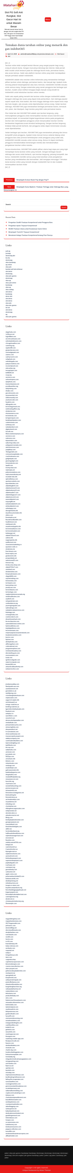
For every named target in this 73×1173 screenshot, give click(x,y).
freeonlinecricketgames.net (15, 792)
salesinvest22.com (12, 560)
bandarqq (9, 285)
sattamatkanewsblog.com (14, 1090)
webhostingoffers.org (13, 409)
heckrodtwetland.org (12, 831)
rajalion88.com (11, 348)
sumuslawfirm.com (12, 1081)
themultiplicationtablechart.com (16, 894)
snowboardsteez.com (13, 1020)
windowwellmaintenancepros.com (17, 1133)
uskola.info (9, 538)
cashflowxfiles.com (12, 1025)
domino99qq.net (11, 928)
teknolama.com (11, 993)
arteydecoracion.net (12, 815)
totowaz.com (10, 1095)
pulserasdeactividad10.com (15, 876)
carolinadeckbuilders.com (14, 740)
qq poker (52, 1155)
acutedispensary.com (13, 1088)
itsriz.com (9, 957)
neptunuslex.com (11, 698)
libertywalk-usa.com (12, 686)
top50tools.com (11, 745)
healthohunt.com (11, 522)
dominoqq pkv (10, 255)
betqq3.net (9, 844)
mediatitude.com (11, 722)
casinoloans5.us (11, 847)
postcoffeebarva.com (13, 982)
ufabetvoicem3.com (12, 497)
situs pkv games (11, 276)
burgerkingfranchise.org (14, 986)
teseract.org (9, 562)
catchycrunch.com (12, 357)
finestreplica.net (11, 517)
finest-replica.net (11, 553)
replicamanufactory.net (13, 474)
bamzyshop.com (11, 585)
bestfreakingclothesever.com (15, 1077)
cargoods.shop (11, 959)
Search (8, 204)
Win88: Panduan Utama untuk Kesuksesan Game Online (27, 229)
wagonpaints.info (11, 540)
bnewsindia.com (11, 581)
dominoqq (9, 260)
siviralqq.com (10, 1072)
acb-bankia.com (11, 1063)
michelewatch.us (11, 702)
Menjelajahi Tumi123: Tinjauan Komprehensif (23, 232)
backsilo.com (10, 1070)
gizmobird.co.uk (11, 691)
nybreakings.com (11, 608)
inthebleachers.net (12, 883)
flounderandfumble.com (13, 519)
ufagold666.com (11, 576)
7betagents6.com (11, 452)
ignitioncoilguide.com (13, 660)
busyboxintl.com (11, 977)
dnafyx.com (9, 391)
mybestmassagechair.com (14, 835)
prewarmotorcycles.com (14, 725)
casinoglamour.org (12, 896)
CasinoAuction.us (12, 849)
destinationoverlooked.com (15, 1113)
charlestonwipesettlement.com (16, 1097)
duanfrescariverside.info (14, 513)
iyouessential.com (12, 395)
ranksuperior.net (11, 1109)
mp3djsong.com (11, 693)
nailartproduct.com (12, 427)
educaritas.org (10, 368)
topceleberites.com (12, 483)
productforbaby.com (12, 995)
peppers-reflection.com (13, 1129)
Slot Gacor (60, 54)
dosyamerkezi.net (11, 729)
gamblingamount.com (13, 1115)
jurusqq (8, 253)
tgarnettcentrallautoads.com (15, 709)
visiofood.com (10, 569)
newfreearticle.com (12, 1009)
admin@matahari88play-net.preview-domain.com (37, 54)
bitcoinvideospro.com (13, 964)
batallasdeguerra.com (13, 772)
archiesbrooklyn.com (13, 799)
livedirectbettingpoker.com (14, 1052)
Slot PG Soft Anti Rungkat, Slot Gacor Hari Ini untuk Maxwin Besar (14, 19)
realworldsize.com (12, 991)
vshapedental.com (12, 601)
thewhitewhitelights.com (14, 826)
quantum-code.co (11, 547)
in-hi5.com (9, 941)
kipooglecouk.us (11, 851)
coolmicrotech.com (12, 617)
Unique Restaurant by (36, 1170)
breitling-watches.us (12, 707)
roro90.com (9, 937)
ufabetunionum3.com (13, 488)
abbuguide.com (11, 404)
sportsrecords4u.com (13, 481)
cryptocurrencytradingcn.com (15, 1093)
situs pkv (9, 267)
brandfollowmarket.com (13, 1099)
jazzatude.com (10, 754)
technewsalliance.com (13, 529)
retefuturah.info (11, 524)
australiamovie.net (12, 688)
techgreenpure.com (12, 418)
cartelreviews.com (12, 422)
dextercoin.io (10, 899)
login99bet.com (11, 336)
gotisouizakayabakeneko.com (16, 971)
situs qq (8, 280)
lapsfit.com (9, 465)
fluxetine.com (10, 840)
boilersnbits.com (11, 1005)
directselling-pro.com (13, 653)
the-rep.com (10, 747)
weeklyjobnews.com (12, 1102)
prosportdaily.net (11, 558)
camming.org (10, 345)
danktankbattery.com (12, 1045)
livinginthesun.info (12, 955)
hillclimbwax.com (11, 1118)
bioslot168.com (11, 664)
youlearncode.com (12, 400)
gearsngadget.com (12, 461)
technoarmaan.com (12, 630)
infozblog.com (10, 804)
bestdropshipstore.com (13, 420)
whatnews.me (10, 549)
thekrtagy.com (10, 612)
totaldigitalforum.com (13, 628)
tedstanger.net (10, 533)
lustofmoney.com (11, 1124)
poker (6, 1153)
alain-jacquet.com (12, 968)
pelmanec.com (10, 925)
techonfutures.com (12, 590)
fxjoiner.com (10, 639)
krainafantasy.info (11, 943)
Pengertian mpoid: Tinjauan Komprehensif (22, 225)
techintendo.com (11, 415)
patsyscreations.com (12, 363)
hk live (8, 307)
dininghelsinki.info (12, 510)
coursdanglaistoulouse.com (15, 695)
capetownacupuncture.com (15, 962)
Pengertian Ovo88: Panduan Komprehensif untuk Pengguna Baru (30, 222)
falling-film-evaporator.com (14, 1079)
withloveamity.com (12, 397)
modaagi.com (10, 765)
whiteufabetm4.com (12, 506)
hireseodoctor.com (12, 463)
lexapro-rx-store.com (12, 885)
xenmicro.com (10, 377)
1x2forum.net (10, 334)
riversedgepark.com (12, 352)
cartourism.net (10, 872)
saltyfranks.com (11, 750)
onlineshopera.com (12, 379)
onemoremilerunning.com (14, 1018)
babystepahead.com (12, 1111)
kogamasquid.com (12, 892)
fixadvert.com (10, 711)
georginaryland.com (12, 822)
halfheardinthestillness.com (15, 833)
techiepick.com (11, 583)
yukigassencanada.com (14, 445)
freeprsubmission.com (13, 574)
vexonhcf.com (10, 718)
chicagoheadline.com (13, 343)
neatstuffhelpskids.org (13, 777)
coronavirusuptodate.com (14, 454)
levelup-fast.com (11, 467)
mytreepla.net (10, 470)
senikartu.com (10, 948)
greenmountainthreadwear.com (16, 1086)
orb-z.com (9, 998)
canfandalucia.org (12, 603)
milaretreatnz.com (12, 763)
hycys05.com (10, 1016)
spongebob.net (11, 975)
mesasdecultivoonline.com (15, 1002)
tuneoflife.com (10, 1131)
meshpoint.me (10, 973)
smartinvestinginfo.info (13, 526)
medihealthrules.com (13, 596)
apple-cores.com (11, 874)
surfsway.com (10, 425)
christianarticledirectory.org (15, 901)
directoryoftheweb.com (13, 930)
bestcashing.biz (11, 795)
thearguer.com (10, 1036)
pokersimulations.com (13, 472)
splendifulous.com (12, 479)
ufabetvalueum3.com (13, 490)
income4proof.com (12, 366)
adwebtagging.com (12, 1106)
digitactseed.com (11, 429)
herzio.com (9, 939)
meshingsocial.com (12, 1034)
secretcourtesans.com (13, 339)
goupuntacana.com (12, 350)
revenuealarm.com (12, 655)
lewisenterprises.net (12, 384)
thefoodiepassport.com (13, 858)
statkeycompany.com (13, 738)
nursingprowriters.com (13, 1084)
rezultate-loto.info (11, 477)
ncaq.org (9, 375)
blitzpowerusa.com (12, 1011)
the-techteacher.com (12, 621)
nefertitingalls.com (12, 361)
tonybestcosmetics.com (13, 635)
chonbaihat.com (11, 806)
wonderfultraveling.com (13, 786)
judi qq (8, 251)
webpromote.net (11, 811)
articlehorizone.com (12, 447)
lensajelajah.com (11, 370)
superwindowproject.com (14, 860)
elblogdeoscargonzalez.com (15, 808)
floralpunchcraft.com (12, 1041)
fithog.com (9, 817)
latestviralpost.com (12, 1007)
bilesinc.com (10, 761)
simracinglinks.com (12, 727)
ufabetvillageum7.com (13, 495)
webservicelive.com (12, 669)
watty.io (8, 953)
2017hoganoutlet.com (13, 923)
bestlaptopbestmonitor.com (15, 820)
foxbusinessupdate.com (14, 1054)
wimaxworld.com (11, 790)
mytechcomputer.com (13, 662)
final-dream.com (11, 551)
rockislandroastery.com (13, 651)
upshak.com (10, 1068)
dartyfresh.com (10, 382)
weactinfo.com (10, 1032)
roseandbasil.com (12, 824)
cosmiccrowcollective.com (14, 966)
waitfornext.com (11, 542)
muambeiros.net (11, 802)
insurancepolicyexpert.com (15, 736)
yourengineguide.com (13, 605)
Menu (48, 19)
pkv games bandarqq (31, 1155)
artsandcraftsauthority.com (14, 666)
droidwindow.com (11, 571)
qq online (9, 264)
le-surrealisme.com (12, 731)
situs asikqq (10, 289)
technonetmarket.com (13, 531)
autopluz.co (9, 713)
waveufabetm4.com (12, 499)
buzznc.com (10, 637)
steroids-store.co (11, 813)
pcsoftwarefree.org (12, 386)
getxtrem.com (10, 1029)
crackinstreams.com (12, 456)
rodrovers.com (10, 438)
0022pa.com (10, 756)
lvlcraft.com (9, 431)
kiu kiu (8, 258)
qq (6, 314)
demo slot (9, 296)
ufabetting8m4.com (12, 486)
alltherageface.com (12, 644)
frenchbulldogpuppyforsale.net (16, 890)
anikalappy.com (11, 508)
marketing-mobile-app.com (15, 1038)
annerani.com (10, 752)
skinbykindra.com (11, 642)
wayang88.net (10, 501)
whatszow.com (10, 411)
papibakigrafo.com (12, 863)
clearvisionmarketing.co (14, 544)
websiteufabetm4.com (13, 504)
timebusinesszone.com (13, 1127)
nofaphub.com (10, 359)
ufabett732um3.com (12, 535)
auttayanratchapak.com (13, 980)
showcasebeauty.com (13, 734)
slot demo (9, 271)
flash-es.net (9, 1066)
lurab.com (9, 657)
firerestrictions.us (11, 797)
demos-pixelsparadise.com (15, 720)
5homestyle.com (11, 903)
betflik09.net (10, 373)
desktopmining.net (12, 881)
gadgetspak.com (11, 458)
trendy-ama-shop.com (13, 565)
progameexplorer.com (13, 648)
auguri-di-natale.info (12, 700)
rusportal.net (10, 950)
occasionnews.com (12, 1122)
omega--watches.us (12, 704)
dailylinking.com (11, 388)
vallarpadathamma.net (13, 989)
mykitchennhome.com (13, 854)
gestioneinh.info (11, 556)
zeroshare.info (10, 759)
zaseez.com (10, 354)
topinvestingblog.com (13, 743)
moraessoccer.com (12, 779)
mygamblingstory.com (13, 919)
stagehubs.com (11, 332)
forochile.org (10, 781)
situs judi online (11, 283)
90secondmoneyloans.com (15, 434)
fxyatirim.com (10, 402)
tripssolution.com (11, 440)
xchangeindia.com (12, 614)
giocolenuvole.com (12, 393)
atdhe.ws (9, 829)
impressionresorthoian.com (15, 1075)
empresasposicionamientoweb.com (17, 633)
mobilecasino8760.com (13, 842)
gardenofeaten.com (12, 1014)
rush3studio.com (11, 934)
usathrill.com (10, 599)
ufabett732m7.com (12, 567)
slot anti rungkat (18, 1155)
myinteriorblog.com (12, 578)
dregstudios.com (11, 774)
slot (9, 56)
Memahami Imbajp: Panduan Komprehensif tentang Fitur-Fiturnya (30, 235)
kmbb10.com (10, 1027)
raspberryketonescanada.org (15, 594)
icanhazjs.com (10, 865)
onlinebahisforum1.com (13, 341)
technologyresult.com (13, 406)
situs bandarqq (11, 262)
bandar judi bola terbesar (14, 269)
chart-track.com (11, 783)
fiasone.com (10, 1043)
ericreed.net (10, 838)
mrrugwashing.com (12, 1061)
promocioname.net (12, 788)
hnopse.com (10, 1120)
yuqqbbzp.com (10, 449)
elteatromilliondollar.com (14, 984)
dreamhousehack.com (13, 619)
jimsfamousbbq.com (12, 684)
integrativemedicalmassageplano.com (18, 1059)
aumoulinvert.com (12, 856)
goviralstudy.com (11, 869)
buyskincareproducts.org (14, 887)
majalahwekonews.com (13, 921)
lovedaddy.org (10, 1057)
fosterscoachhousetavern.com (16, 1000)
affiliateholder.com (12, 1136)
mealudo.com (10, 1047)
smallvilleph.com (11, 768)
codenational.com (12, 646)
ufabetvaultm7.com (12, 492)
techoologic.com (11, 592)
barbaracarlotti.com (12, 878)
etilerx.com (9, 515)
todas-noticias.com (12, 946)
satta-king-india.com (12, 443)
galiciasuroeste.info (12, 770)
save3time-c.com (11, 716)
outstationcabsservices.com (15, 610)
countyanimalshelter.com (14, 1104)
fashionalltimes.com (12, 626)
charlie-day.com (11, 1050)
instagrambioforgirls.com (14, 1023)
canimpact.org (10, 867)
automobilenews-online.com (15, 623)
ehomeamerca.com (12, 413)
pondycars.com (11, 587)
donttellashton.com (12, 932)
